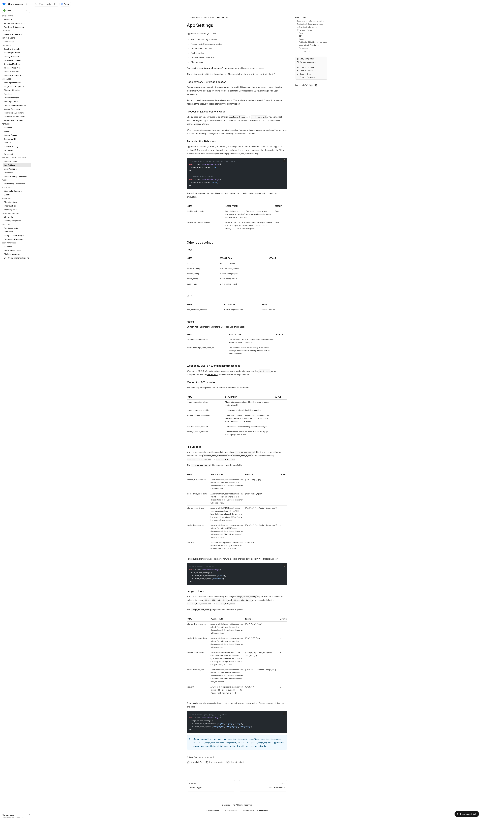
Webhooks (212, 374)
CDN (190, 296)
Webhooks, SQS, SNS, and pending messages (213, 365)
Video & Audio (232, 810)
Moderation (263, 810)
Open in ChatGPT (307, 67)
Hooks (190, 321)
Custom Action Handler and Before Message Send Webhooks (216, 327)
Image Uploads (195, 591)
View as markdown (308, 62)
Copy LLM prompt (307, 59)
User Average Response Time (213, 68)
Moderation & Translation (201, 382)
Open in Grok (305, 74)
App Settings (222, 17)
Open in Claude (306, 71)
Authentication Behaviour (201, 141)
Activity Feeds (248, 810)
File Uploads (194, 446)
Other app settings (200, 242)
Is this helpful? (301, 85)
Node (9, 10)
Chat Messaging (193, 17)
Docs (205, 17)
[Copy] (284, 160)
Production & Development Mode (206, 111)
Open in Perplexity (307, 77)
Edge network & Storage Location (206, 81)
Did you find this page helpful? (200, 757)
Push (189, 249)
